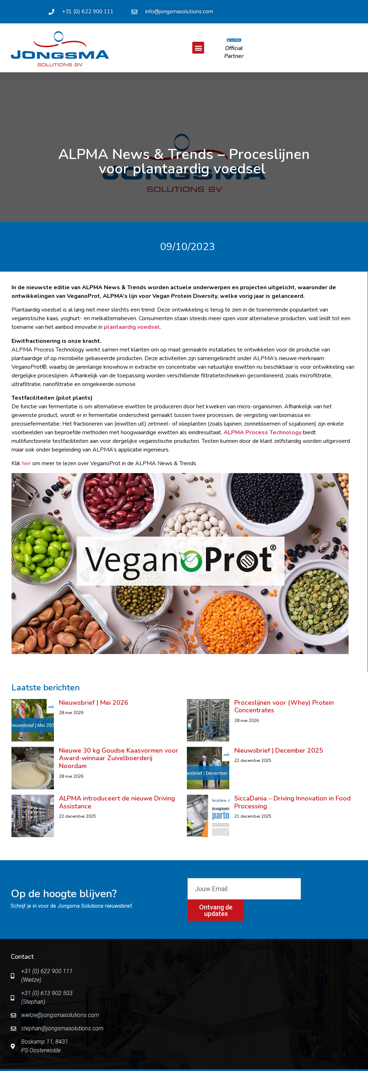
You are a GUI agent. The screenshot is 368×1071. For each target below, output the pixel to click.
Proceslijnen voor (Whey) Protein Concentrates (284, 706)
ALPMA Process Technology (263, 432)
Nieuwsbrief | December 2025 (278, 750)
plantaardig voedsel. (132, 327)
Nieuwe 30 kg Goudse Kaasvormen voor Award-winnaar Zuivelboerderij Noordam (118, 758)
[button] (198, 48)
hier (26, 463)
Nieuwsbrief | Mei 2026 (93, 702)
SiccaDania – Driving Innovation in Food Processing (292, 802)
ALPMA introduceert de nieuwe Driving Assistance (117, 802)
